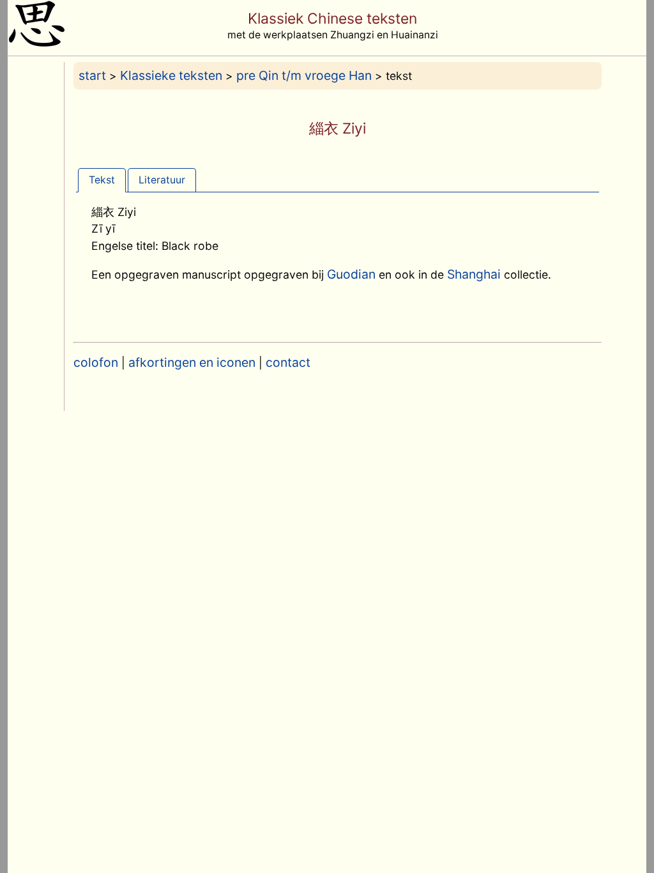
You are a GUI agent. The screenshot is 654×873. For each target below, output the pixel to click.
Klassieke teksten (171, 75)
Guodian (351, 274)
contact (288, 362)
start (92, 75)
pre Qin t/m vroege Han (304, 75)
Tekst (102, 180)
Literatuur (162, 180)
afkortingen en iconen (191, 362)
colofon (95, 362)
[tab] (102, 180)
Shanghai (474, 274)
